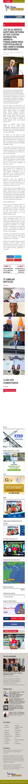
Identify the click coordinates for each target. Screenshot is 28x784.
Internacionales (8, 736)
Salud (16, 741)
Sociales (7, 743)
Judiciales (17, 736)
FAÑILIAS (17, 734)
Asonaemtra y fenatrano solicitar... (20, 270)
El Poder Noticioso (14, 782)
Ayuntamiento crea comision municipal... (8, 270)
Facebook (10, 256)
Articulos (7, 727)
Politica (6, 741)
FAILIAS (17, 732)
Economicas (18, 730)
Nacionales (7, 739)
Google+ (11, 259)
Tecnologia (18, 743)
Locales (7, 738)
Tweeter (18, 256)
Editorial (7, 732)
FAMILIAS (7, 734)
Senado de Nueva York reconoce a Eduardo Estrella (13, 673)
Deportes (7, 730)
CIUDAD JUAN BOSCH (18, 728)
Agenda (6, 725)
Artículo (17, 725)
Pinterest (18, 259)
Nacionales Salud (19, 739)
